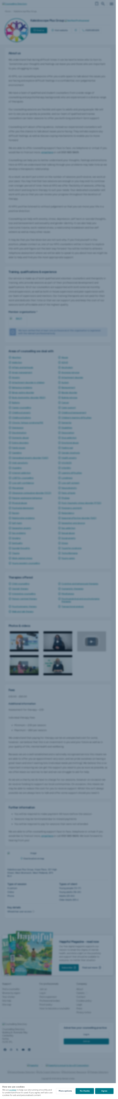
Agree (104, 1091)
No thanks (85, 1091)
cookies (12, 1090)
